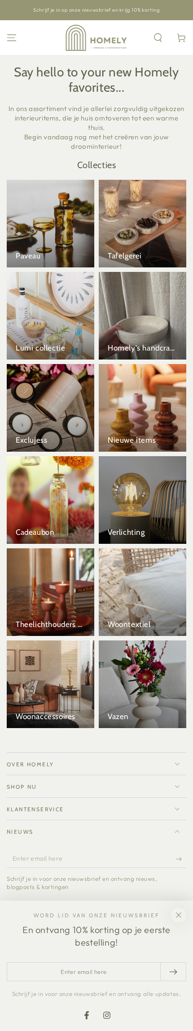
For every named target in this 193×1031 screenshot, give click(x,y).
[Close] (179, 915)
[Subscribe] (181, 859)
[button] (158, 37)
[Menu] (11, 37)
